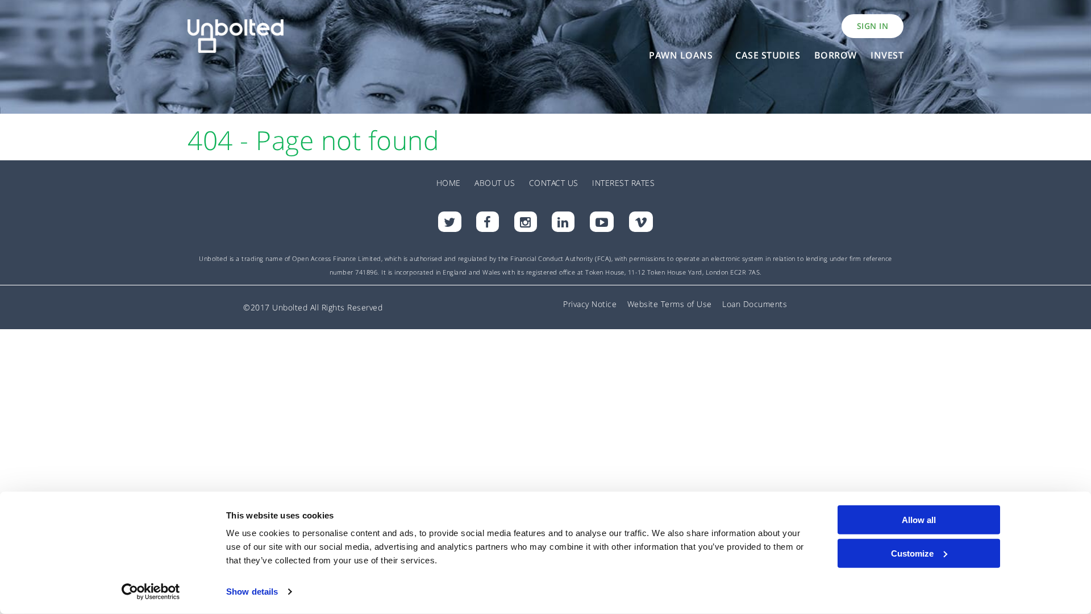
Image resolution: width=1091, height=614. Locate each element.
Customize (912, 553)
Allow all (919, 520)
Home (448, 182)
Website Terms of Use (669, 303)
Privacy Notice (590, 303)
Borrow (835, 55)
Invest (887, 55)
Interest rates (623, 182)
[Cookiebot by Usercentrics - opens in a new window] (151, 591)
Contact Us (553, 182)
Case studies (767, 55)
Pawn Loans (681, 55)
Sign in (873, 25)
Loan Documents (754, 303)
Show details (252, 591)
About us (494, 182)
